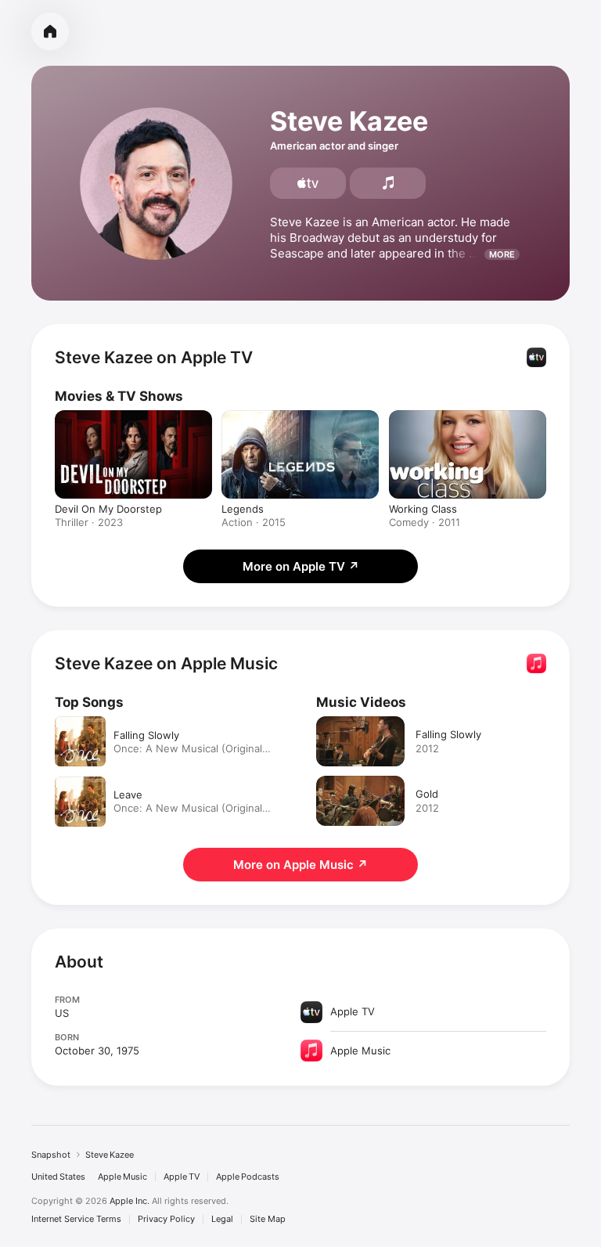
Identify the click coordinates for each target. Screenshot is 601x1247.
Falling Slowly (146, 735)
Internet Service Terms (76, 1219)
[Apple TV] (308, 183)
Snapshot (50, 1154)
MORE (502, 254)
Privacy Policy (166, 1219)
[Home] (50, 31)
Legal (222, 1219)
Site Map (268, 1219)
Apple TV (182, 1177)
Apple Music (122, 1177)
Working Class (423, 509)
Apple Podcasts (247, 1177)
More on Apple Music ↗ (300, 864)
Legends (242, 509)
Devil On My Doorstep (108, 509)
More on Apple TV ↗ (301, 566)
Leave (127, 794)
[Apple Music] (388, 183)
